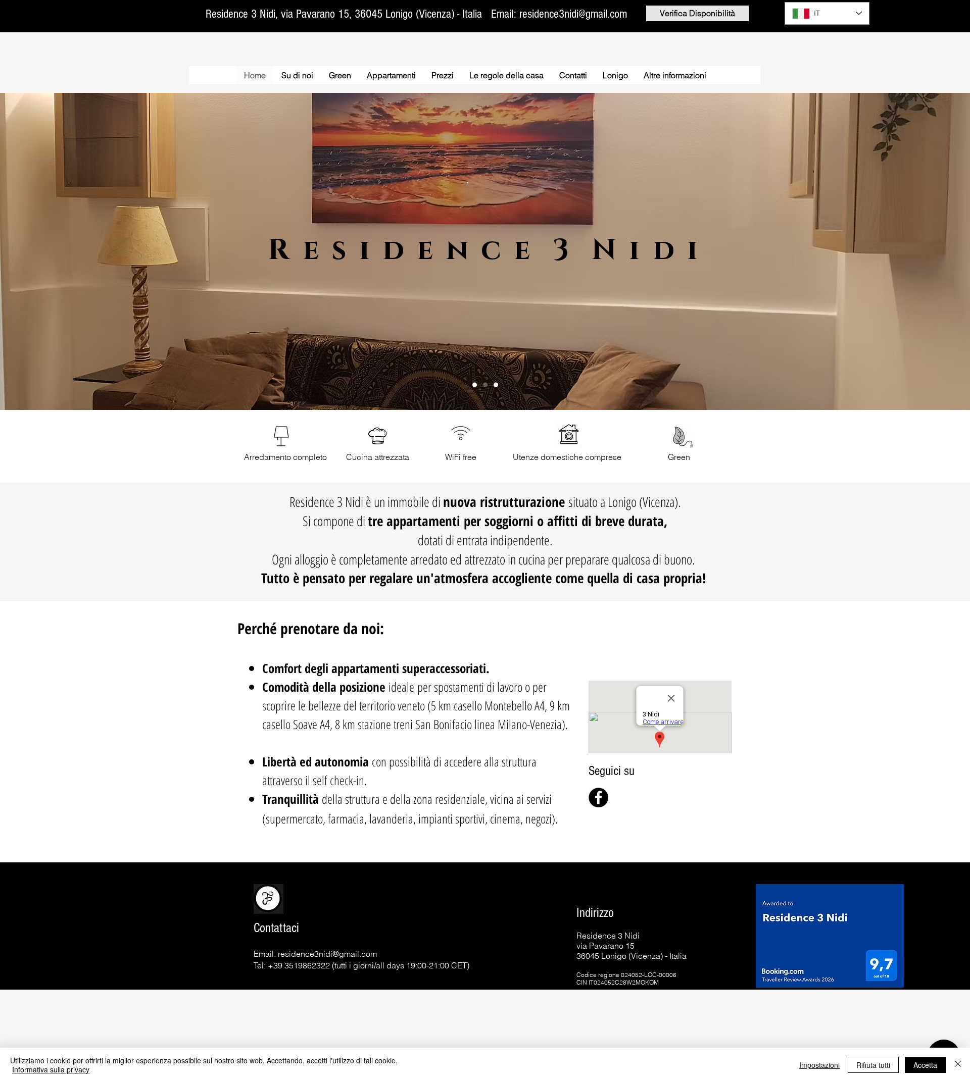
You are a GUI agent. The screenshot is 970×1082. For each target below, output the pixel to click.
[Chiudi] (958, 1065)
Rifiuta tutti (873, 1065)
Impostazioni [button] (819, 1065)
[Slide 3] (496, 385)
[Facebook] (598, 797)
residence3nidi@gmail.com (327, 954)
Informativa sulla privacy (50, 1069)
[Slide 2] (485, 385)
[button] (675, 75)
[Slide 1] (474, 385)
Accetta (925, 1065)
